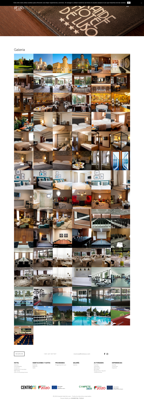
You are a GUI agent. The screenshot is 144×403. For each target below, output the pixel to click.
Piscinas (96, 365)
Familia (114, 365)
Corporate (115, 366)
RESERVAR (19, 354)
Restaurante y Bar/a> (100, 371)
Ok (129, 2)
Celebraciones (98, 372)
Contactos (17, 368)
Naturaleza (97, 368)
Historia (16, 365)
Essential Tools (77, 398)
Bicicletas (96, 369)
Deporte (114, 368)
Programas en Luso (60, 365)
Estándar (35, 365)
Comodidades (18, 366)
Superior (35, 366)
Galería (75, 365)
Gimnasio (96, 366)
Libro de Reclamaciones (21, 372)
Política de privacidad (20, 369)
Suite (34, 368)
